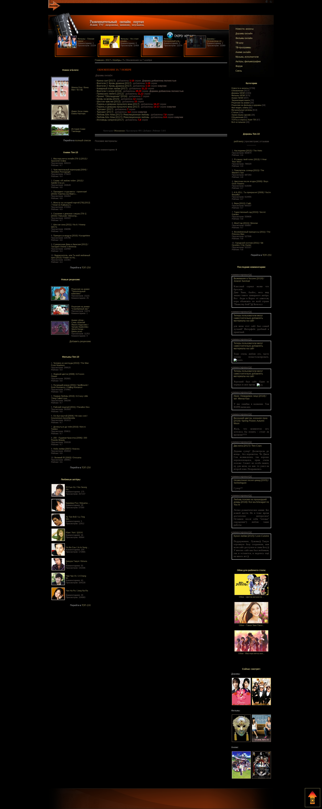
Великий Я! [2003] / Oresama (67, 457)
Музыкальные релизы (241, 110)
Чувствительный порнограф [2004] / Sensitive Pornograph (69, 170)
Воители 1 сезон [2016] (109, 91)
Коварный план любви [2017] (112, 88)
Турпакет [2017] (105, 109)
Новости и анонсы (240, 88)
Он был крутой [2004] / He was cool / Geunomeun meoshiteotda (69, 417)
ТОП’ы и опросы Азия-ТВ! (243, 120)
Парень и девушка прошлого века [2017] (118, 104)
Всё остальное (238, 122)
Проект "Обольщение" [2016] (112, 96)
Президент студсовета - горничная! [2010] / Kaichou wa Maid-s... (69, 192)
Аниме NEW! (237, 98)
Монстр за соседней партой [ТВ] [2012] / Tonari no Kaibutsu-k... (70, 203)
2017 (108, 60)
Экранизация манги (240, 100)
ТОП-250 (86, 267)
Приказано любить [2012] (110, 93)
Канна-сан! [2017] (106, 80)
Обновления (237, 90)
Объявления (237, 117)
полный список (83, 140)
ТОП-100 (86, 605)
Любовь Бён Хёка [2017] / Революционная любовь (123, 114)
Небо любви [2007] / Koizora (66, 449)
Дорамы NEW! (238, 93)
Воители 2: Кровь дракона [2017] (114, 83)
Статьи (234, 112)
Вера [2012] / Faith (242, 203)
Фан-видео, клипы (239, 107)
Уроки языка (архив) (241, 115)
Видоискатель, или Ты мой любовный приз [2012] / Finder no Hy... (70, 256)
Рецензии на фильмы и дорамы (246, 105)
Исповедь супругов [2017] (110, 120)
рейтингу (238, 141)
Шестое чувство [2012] (108, 101)
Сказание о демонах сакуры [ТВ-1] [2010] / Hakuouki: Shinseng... (68, 214)
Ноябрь (117, 60)
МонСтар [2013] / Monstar (246, 223)
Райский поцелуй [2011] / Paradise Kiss (71, 407)
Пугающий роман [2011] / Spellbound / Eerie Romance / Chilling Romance (69, 386)
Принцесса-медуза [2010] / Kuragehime (71, 235)
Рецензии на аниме (240, 103)
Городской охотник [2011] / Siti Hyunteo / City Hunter (247, 244)
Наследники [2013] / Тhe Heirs (248, 150)
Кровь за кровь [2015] (108, 99)
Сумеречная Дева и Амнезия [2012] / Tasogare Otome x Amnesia (69, 245)
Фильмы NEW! (238, 95)
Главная (99, 60)
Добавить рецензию (80, 341)
